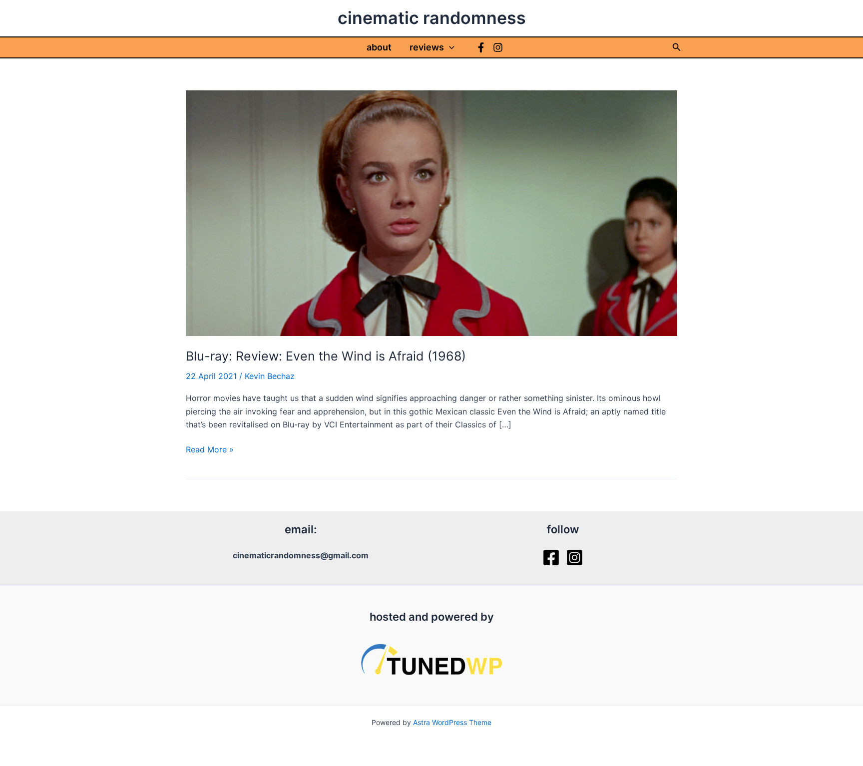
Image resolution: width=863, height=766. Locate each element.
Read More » (210, 450)
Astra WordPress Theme (452, 722)
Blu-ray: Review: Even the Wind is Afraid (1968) (326, 356)
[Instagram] (497, 47)
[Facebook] (480, 47)
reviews (427, 47)
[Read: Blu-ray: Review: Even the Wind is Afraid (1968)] (431, 212)
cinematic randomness (432, 17)
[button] (449, 47)
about (379, 47)
